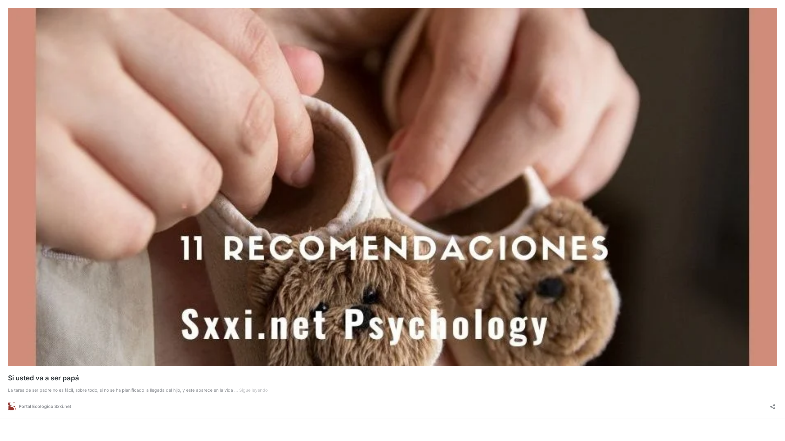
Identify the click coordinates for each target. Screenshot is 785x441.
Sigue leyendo (253, 390)
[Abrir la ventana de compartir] (772, 404)
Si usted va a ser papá (43, 378)
